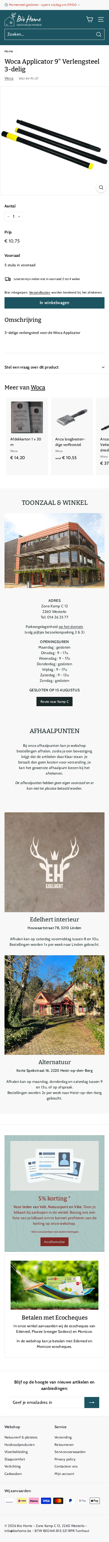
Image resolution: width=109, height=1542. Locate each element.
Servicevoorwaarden (69, 1452)
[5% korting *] (54, 1166)
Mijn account (64, 1473)
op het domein (71, 626)
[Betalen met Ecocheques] (54, 1285)
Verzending (63, 1437)
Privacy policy (65, 1459)
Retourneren (64, 1444)
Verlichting (12, 1466)
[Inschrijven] (91, 1402)
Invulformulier (54, 1242)
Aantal (10, 206)
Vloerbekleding (16, 1452)
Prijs (8, 232)
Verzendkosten (40, 292)
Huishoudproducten (19, 1444)
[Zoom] (101, 187)
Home (8, 51)
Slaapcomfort (14, 1459)
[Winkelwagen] (89, 19)
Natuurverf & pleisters (21, 1437)
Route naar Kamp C (54, 702)
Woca (8, 78)
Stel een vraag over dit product (31, 367)
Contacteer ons (66, 1466)
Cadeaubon (13, 1473)
